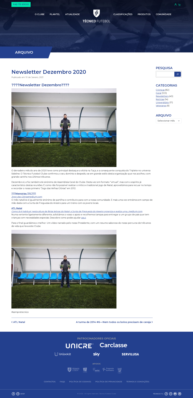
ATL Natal (19, 322)
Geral (158, 93)
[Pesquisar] (177, 74)
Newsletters (162, 96)
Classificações (122, 14)
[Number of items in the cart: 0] (179, 5)
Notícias (160, 99)
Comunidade (163, 14)
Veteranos (161, 105)
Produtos (144, 14)
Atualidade (72, 14)
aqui (83, 217)
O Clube (40, 14)
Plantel (55, 14)
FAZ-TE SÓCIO (21, 4)
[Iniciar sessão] (175, 4)
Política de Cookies (80, 381)
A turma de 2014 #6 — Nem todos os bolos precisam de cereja (114, 322)
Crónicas (160, 90)
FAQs (62, 381)
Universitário (162, 102)
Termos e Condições (137, 381)
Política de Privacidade (108, 381)
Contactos (50, 381)
